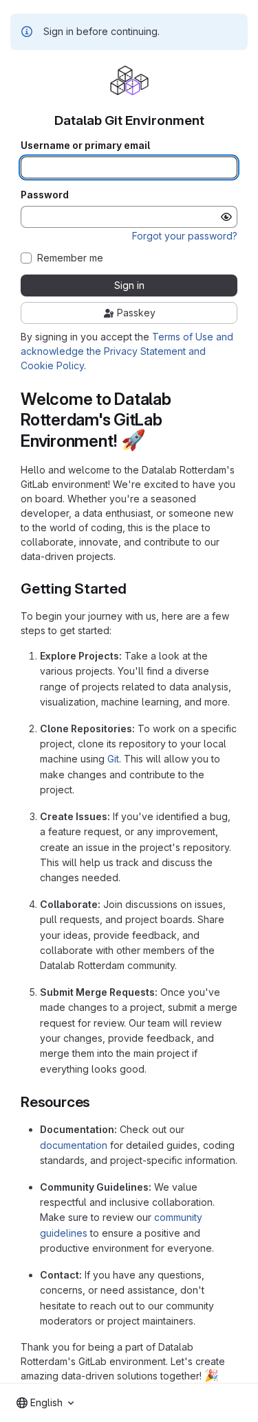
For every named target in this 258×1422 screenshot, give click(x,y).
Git (113, 759)
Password (45, 194)
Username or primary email (85, 145)
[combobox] (45, 1403)
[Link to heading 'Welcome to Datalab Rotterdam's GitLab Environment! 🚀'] (155, 441)
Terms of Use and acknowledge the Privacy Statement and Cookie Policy (127, 351)
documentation (73, 1145)
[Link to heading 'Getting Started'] (134, 588)
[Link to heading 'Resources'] (98, 1101)
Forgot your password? (184, 236)
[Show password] (226, 217)
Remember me (70, 258)
